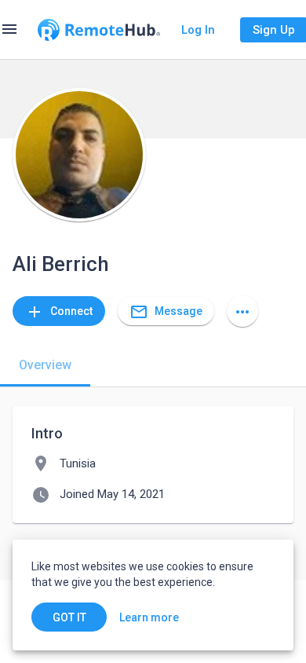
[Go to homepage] (99, 29)
